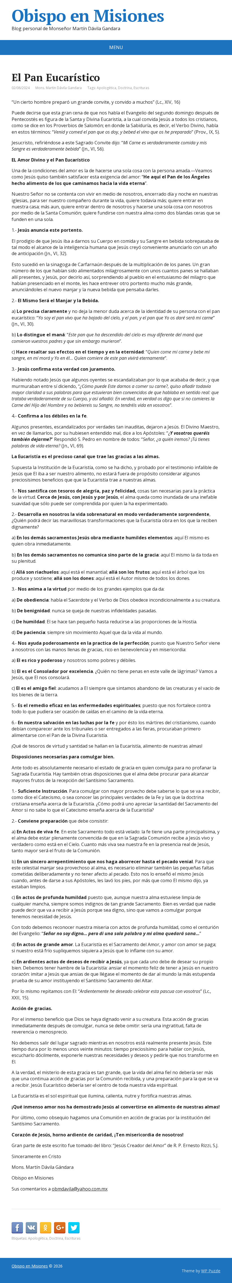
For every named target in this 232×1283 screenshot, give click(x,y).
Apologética (106, 87)
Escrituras (141, 87)
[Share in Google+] (59, 1227)
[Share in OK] (45, 1227)
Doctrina (125, 87)
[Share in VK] (31, 1227)
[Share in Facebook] (17, 1227)
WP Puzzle (210, 1270)
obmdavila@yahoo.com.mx (80, 1189)
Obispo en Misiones (88, 15)
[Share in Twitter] (74, 1227)
